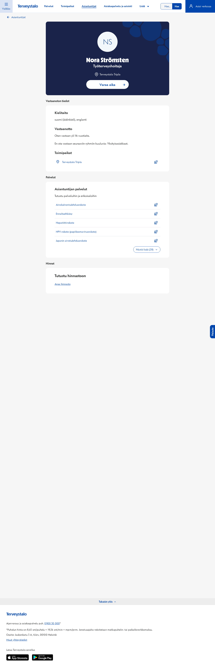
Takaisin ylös (106, 601)
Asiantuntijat (18, 17)
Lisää (143, 6)
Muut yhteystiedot (16, 639)
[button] (107, 162)
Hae (177, 6)
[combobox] (171, 6)
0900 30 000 (52, 623)
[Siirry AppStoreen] (17, 657)
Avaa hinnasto (63, 284)
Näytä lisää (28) (145, 249)
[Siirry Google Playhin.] (42, 657)
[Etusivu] (28, 7)
